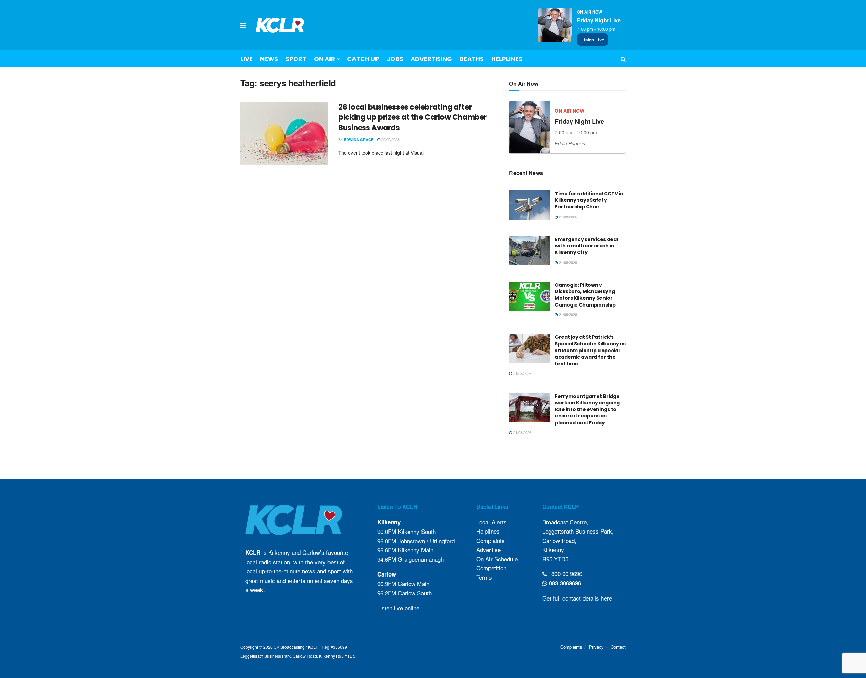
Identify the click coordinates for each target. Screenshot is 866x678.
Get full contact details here (577, 598)
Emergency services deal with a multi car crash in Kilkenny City (586, 246)
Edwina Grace (358, 139)
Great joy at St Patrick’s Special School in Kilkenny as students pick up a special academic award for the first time (590, 350)
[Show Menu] (243, 25)
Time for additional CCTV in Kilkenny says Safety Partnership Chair (589, 200)
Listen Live (592, 39)
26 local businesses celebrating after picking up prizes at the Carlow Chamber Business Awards (412, 117)
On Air (324, 58)
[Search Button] (623, 58)
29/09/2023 (390, 139)
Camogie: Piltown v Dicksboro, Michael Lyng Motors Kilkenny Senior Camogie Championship (585, 294)
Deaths (471, 58)
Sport (296, 58)
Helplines (506, 58)
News (269, 58)
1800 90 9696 (564, 573)
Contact (618, 646)
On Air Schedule (497, 559)
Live (246, 58)
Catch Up (363, 58)
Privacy (596, 646)
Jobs (395, 58)
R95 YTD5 (555, 559)
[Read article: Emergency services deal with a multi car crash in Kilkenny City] (529, 250)
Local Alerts (491, 522)
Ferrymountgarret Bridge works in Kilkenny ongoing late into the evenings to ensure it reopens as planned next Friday (587, 409)
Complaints (490, 540)
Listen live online (398, 608)
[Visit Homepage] (280, 25)
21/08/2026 (567, 216)
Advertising (431, 58)
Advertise (488, 549)
